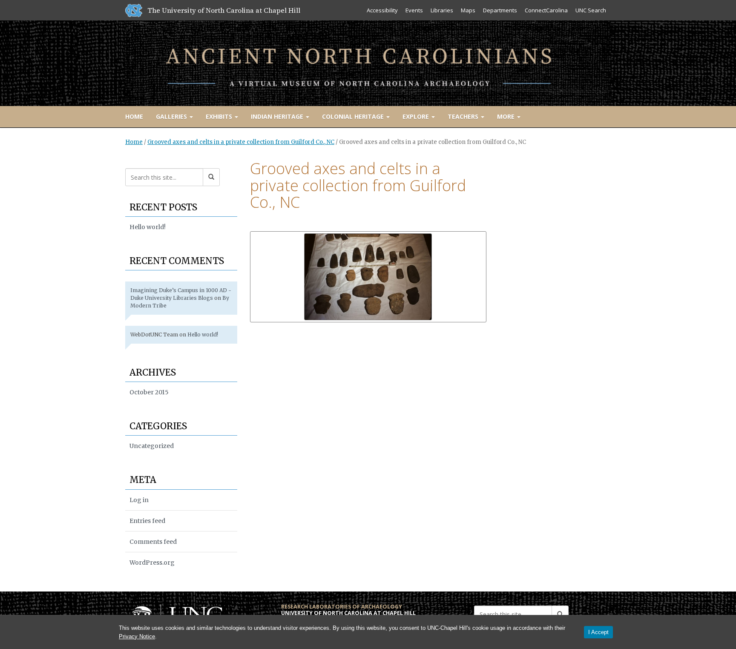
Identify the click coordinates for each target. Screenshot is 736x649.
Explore (416, 116)
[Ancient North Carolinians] (368, 61)
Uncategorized (151, 446)
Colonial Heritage (353, 116)
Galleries (172, 116)
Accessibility (382, 10)
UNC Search (590, 10)
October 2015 (149, 392)
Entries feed (147, 521)
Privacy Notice (137, 636)
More (506, 116)
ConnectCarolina (546, 10)
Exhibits (220, 116)
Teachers (464, 116)
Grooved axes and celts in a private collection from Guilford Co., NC (240, 142)
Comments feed (153, 542)
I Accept (598, 632)
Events (414, 10)
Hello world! (147, 227)
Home (134, 116)
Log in (139, 500)
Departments (500, 10)
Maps (468, 10)
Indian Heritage (278, 116)
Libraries (442, 10)
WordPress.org (152, 562)
